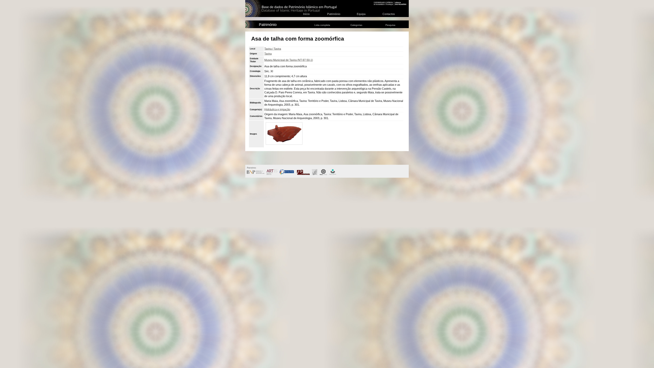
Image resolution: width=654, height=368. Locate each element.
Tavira (268, 53)
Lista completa (322, 25)
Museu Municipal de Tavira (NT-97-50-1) (288, 60)
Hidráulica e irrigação (277, 109)
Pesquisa (390, 25)
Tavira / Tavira (272, 48)
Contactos (389, 14)
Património (333, 14)
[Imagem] (284, 145)
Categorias (356, 25)
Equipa (361, 14)
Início (306, 14)
